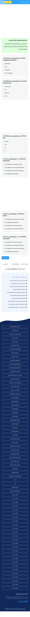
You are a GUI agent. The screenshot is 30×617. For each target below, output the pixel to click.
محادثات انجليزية (15, 341)
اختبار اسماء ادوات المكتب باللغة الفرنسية (16, 301)
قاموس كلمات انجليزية (15, 386)
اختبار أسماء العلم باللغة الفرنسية (18, 298)
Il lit (5, 144)
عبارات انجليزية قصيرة (15, 461)
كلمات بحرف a (15, 494)
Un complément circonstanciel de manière (14, 167)
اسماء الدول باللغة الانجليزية (15, 393)
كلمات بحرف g (15, 517)
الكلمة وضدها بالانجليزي (15, 360)
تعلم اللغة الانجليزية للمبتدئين (15, 349)
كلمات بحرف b (15, 498)
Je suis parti (8, 86)
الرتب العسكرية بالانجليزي (15, 464)
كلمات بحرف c (15, 502)
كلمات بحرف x (15, 580)
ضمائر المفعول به (15, 472)
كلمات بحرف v (15, 573)
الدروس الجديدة (25, 264)
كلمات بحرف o (15, 547)
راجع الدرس (5, 264)
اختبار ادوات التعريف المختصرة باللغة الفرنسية (16, 292)
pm (15, 479)
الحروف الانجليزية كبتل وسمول (15, 476)
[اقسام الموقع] (28, 2)
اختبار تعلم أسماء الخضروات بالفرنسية (17, 286)
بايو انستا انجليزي (15, 442)
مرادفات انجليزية (15, 356)
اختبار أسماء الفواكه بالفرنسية (19, 289)
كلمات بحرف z (15, 588)
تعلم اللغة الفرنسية (15, 264)
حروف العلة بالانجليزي (15, 379)
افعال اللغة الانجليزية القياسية (15, 364)
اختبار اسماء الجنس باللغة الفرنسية (18, 283)
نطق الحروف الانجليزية (15, 438)
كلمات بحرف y (15, 584)
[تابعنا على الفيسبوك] (26, 601)
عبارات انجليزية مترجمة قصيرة (15, 334)
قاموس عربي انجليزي (15, 390)
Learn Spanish (15, 416)
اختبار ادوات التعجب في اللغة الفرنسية (17, 280)
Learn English (7, 2)
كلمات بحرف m (15, 539)
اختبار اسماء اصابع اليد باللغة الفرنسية (17, 295)
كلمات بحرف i (15, 524)
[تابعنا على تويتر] (19, 601)
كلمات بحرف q (15, 554)
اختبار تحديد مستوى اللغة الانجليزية (15, 375)
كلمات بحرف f (15, 513)
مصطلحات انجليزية (15, 352)
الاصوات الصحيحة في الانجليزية (15, 382)
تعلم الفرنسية (15, 427)
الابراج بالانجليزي (15, 487)
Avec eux (7, 92)
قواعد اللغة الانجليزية (15, 345)
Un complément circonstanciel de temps (14, 170)
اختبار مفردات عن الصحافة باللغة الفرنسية (16, 307)
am (15, 483)
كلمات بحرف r (15, 558)
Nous (6, 66)
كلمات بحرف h (15, 520)
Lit (5, 147)
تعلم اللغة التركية (15, 408)
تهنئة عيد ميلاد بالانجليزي (15, 446)
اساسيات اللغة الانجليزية (15, 326)
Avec (6, 96)
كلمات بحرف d (15, 506)
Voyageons (7, 69)
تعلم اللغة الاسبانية (15, 405)
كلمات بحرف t (15, 565)
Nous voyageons (9, 73)
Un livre (6, 141)
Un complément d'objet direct (12, 173)
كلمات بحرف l (15, 535)
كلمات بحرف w (15, 577)
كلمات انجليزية (15, 337)
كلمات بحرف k (15, 532)
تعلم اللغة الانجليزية (22, 2)
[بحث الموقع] (2, 2)
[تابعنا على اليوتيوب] (22, 601)
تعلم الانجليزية (15, 330)
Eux (6, 89)
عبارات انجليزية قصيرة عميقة (15, 457)
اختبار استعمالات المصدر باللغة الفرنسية (17, 304)
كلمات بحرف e (15, 509)
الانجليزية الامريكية (15, 423)
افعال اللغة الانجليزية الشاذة (15, 367)
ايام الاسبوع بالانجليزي (15, 453)
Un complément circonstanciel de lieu (13, 164)
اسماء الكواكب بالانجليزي (15, 491)
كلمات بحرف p (15, 550)
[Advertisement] (15, 21)
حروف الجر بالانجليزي (15, 450)
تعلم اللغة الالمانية (15, 401)
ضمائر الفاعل (15, 468)
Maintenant (7, 63)
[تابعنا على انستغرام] (24, 601)
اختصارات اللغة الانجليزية (15, 371)
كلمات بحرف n (15, 543)
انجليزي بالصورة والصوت (15, 420)
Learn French (15, 435)
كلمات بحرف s (15, 562)
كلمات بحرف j (15, 528)
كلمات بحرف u (15, 569)
